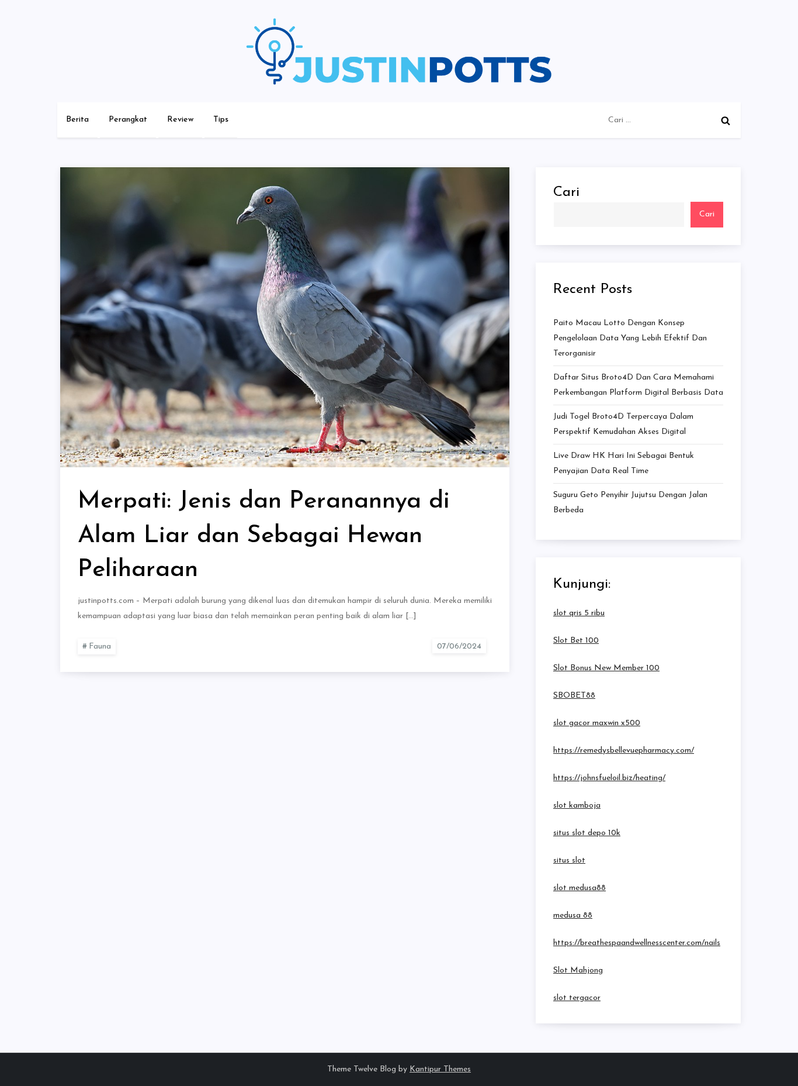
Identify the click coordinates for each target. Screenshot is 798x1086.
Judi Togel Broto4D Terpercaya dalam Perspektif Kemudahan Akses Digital (623, 424)
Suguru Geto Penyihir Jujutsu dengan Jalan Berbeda (630, 503)
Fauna (100, 646)
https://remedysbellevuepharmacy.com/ (623, 750)
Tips (220, 119)
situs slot (569, 860)
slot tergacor (577, 998)
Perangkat (128, 119)
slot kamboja (577, 805)
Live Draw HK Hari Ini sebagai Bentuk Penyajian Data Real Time (623, 463)
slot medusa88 (579, 888)
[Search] (725, 120)
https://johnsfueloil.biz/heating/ (609, 778)
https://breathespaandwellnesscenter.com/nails (636, 943)
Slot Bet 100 (576, 640)
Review (180, 119)
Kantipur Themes (440, 1069)
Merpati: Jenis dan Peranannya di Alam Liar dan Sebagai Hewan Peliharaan (264, 536)
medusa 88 (572, 915)
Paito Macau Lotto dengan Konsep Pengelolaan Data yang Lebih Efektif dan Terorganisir (630, 338)
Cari (566, 192)
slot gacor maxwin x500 (596, 723)
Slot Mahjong (578, 970)
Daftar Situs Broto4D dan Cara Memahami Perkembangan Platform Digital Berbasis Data (638, 385)
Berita (77, 119)
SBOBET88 (574, 695)
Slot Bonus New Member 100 (606, 668)
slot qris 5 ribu (579, 613)
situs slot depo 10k (586, 833)
